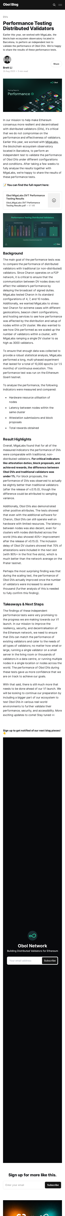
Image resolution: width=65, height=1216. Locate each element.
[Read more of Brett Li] (7, 59)
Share (56, 64)
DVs (5, 17)
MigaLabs (52, 142)
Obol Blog (10, 4)
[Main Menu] (60, 5)
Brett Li (7, 67)
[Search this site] (54, 4)
